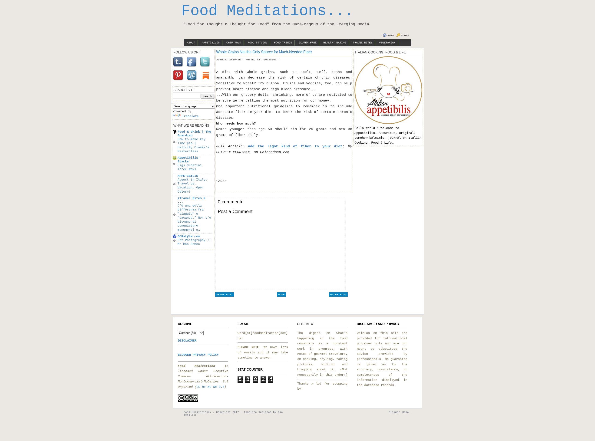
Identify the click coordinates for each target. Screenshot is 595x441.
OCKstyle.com (189, 236)
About (191, 42)
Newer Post (224, 294)
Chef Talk (233, 42)
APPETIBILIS (188, 176)
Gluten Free (308, 42)
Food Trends (283, 42)
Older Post (338, 294)
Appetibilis (211, 42)
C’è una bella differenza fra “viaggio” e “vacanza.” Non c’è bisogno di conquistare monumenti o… (194, 218)
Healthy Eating (334, 42)
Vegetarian (387, 42)
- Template (249, 412)
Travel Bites (362, 42)
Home (390, 35)
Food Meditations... (267, 11)
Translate (190, 116)
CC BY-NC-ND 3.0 (210, 387)
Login (405, 35)
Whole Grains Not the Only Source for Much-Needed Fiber (264, 52)
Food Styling (257, 42)
